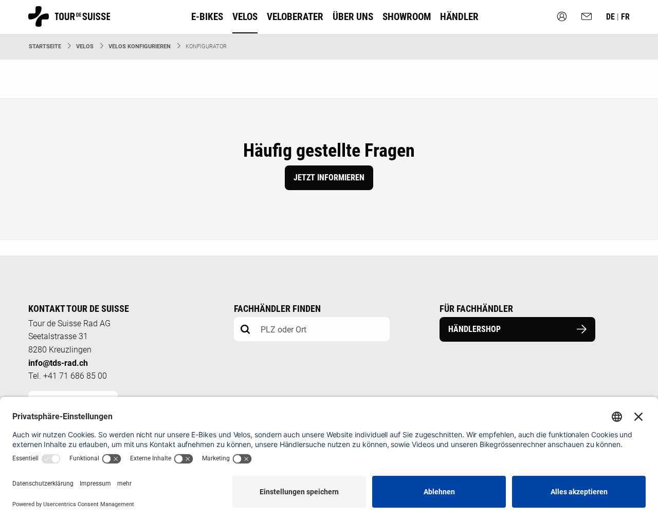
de (611, 17)
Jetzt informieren (329, 177)
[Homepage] (69, 22)
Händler (459, 17)
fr (625, 17)
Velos (85, 46)
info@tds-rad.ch (58, 363)
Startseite (45, 46)
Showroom (406, 17)
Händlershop (474, 329)
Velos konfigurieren (139, 46)
